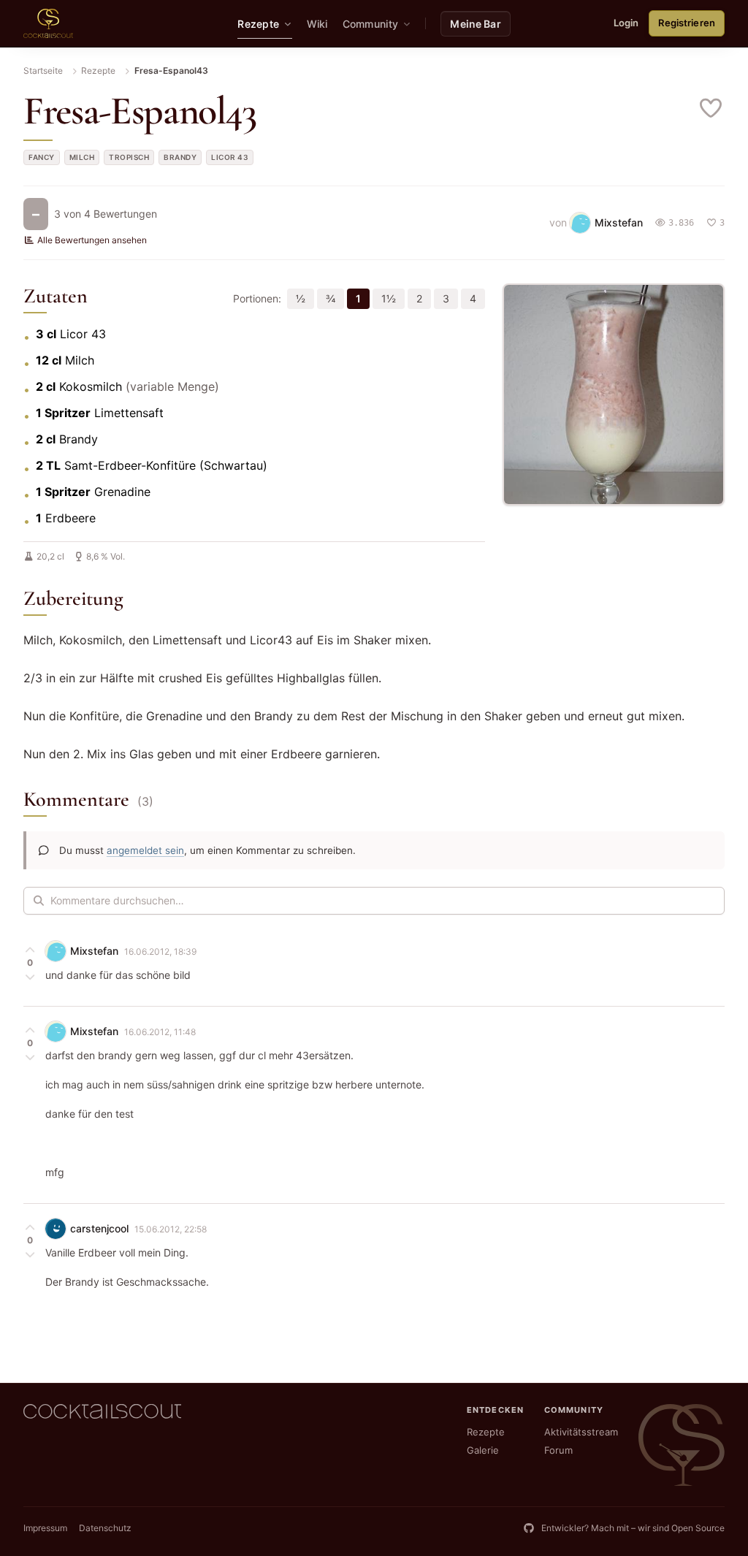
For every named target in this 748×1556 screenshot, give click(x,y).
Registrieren (686, 22)
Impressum (45, 1527)
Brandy (180, 157)
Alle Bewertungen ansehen (92, 239)
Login (626, 22)
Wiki (317, 24)
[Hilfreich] (30, 950)
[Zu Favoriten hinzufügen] (711, 108)
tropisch (129, 157)
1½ (388, 298)
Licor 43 (229, 157)
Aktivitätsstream (581, 1432)
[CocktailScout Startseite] (48, 23)
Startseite (43, 70)
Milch (82, 157)
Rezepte (98, 70)
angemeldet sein (145, 850)
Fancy (41, 157)
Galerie (483, 1450)
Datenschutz (105, 1527)
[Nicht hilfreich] (30, 976)
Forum (558, 1450)
